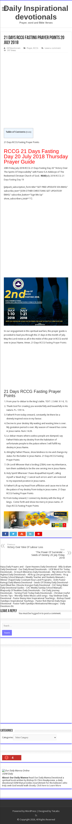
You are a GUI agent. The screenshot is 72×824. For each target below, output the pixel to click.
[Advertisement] (36, 90)
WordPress (30, 811)
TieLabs (55, 811)
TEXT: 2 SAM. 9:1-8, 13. (56, 401)
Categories (7, 737)
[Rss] (36, 815)
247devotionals (13, 48)
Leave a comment (53, 48)
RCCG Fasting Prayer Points (52, 342)
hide (29, 132)
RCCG (35, 48)
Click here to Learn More (49, 785)
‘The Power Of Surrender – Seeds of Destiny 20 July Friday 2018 (48, 554)
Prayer (29, 48)
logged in (36, 613)
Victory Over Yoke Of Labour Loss (25, 546)
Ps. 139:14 (19, 410)
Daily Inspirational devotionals (36, 12)
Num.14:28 (26, 431)
